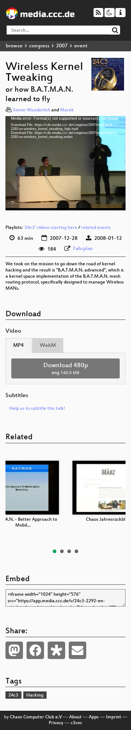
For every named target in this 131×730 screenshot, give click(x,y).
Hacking (34, 695)
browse (14, 46)
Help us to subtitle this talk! (37, 408)
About (75, 717)
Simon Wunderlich (31, 110)
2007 (62, 46)
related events (96, 227)
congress (39, 46)
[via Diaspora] (56, 650)
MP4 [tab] (18, 345)
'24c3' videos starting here (50, 227)
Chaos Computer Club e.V (36, 717)
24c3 (13, 695)
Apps (94, 717)
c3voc (76, 723)
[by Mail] (77, 650)
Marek (67, 110)
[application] (65, 163)
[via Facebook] (35, 650)
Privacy (56, 723)
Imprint (113, 717)
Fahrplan (83, 249)
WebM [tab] (48, 345)
